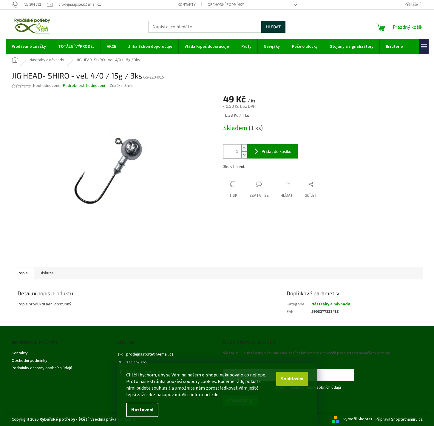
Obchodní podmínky (226, 4)
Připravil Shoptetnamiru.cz (399, 419)
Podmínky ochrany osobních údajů (42, 368)
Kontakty (187, 4)
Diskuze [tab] (47, 273)
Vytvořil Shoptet (357, 419)
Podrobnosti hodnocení (84, 86)
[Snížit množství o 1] (244, 154)
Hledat (273, 26)
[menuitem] (29, 46)
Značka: (122, 86)
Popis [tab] (23, 273)
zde (214, 394)
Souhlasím (292, 379)
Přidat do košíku (276, 151)
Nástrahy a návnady (330, 304)
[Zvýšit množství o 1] (244, 147)
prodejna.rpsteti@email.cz (150, 354)
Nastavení (142, 410)
